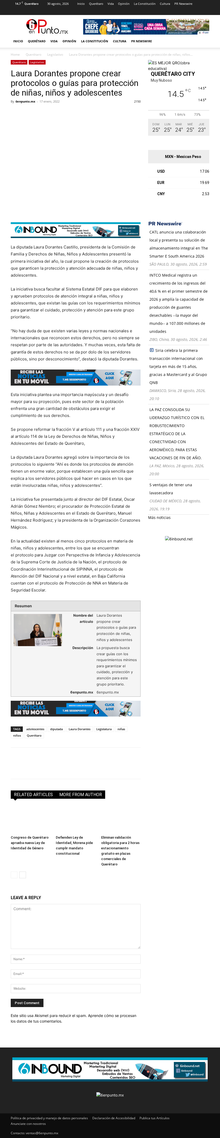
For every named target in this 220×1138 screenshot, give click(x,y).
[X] (50, 11)
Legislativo (55, 54)
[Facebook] (15, 11)
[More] (78, 113)
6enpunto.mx (25, 101)
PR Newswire (183, 4)
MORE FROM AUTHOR (80, 794)
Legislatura (104, 729)
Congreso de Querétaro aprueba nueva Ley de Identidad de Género (30, 842)
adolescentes (35, 729)
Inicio (81, 4)
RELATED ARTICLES (33, 794)
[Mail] (32, 11)
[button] (202, 41)
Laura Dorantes (79, 729)
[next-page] (22, 875)
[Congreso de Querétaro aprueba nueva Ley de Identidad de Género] (30, 819)
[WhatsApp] (53, 113)
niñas (121, 729)
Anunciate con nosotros (28, 1123)
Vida (111, 4)
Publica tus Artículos (155, 1118)
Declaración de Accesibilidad (113, 1118)
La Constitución (145, 4)
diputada (56, 729)
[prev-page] (14, 875)
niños (17, 735)
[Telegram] (65, 113)
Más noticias (159, 517)
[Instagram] (24, 11)
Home (15, 54)
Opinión (124, 4)
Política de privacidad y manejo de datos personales (49, 1118)
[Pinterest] (41, 11)
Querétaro (96, 4)
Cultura (165, 4)
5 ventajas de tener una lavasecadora (170, 488)
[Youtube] (59, 11)
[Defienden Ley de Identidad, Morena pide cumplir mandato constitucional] (75, 819)
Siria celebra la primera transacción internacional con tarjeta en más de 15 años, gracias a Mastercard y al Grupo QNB (178, 366)
